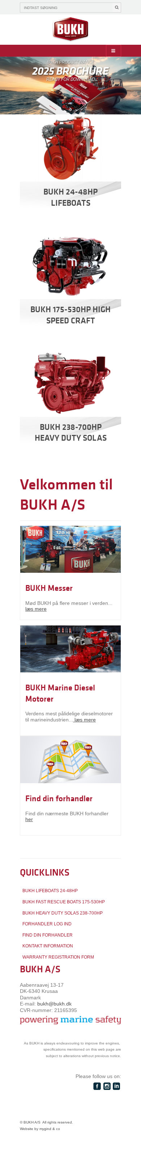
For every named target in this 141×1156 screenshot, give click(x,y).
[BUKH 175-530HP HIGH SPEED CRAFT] (70, 265)
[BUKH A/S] (70, 29)
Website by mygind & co (40, 1129)
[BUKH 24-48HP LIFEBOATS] (70, 148)
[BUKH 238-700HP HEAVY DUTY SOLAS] (70, 383)
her (29, 819)
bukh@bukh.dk (54, 1004)
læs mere (36, 609)
